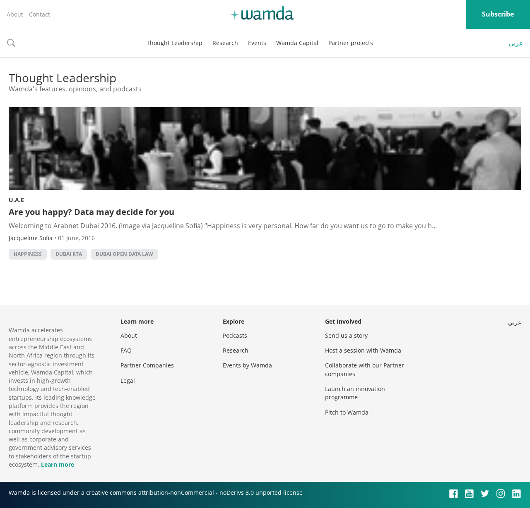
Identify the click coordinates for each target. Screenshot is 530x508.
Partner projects (350, 43)
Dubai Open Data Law (124, 254)
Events (257, 43)
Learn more (57, 464)
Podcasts (235, 335)
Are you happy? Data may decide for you (91, 211)
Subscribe (498, 14)
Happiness (28, 254)
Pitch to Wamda (347, 412)
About (15, 14)
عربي (515, 43)
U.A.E (16, 200)
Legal (127, 380)
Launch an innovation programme (355, 393)
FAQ (126, 350)
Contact (39, 14)
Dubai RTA (68, 254)
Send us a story (346, 335)
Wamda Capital (297, 43)
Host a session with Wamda (363, 350)
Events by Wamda (247, 365)
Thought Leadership (174, 43)
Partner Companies (147, 365)
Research (225, 43)
